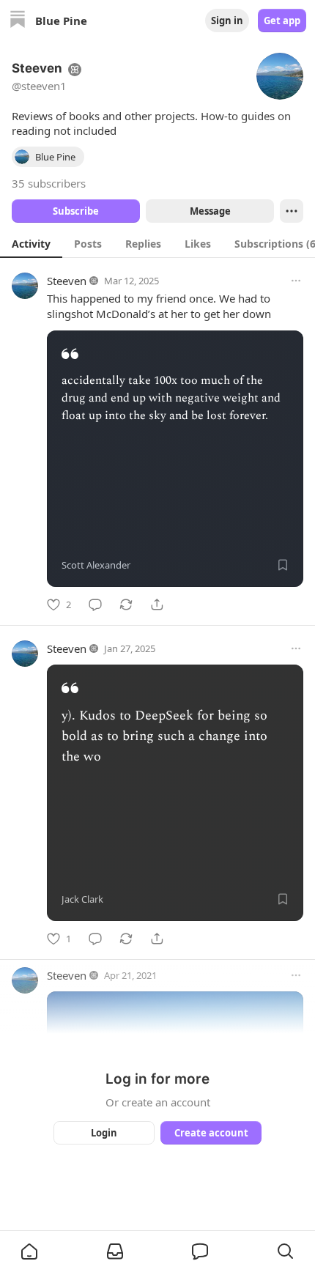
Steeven (66, 280)
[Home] (17, 21)
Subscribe (76, 211)
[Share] (156, 604)
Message (210, 211)
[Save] (282, 565)
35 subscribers (49, 183)
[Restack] (126, 604)
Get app (282, 20)
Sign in (227, 20)
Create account (211, 1132)
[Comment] (95, 604)
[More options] (296, 280)
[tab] (31, 243)
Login (104, 1132)
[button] (29, 1251)
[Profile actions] (291, 211)
